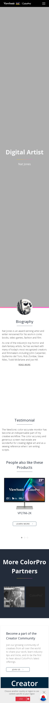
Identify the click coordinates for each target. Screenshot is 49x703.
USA (21, 699)
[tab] (21, 537)
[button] (13, 391)
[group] (14, 597)
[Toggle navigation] (43, 3)
